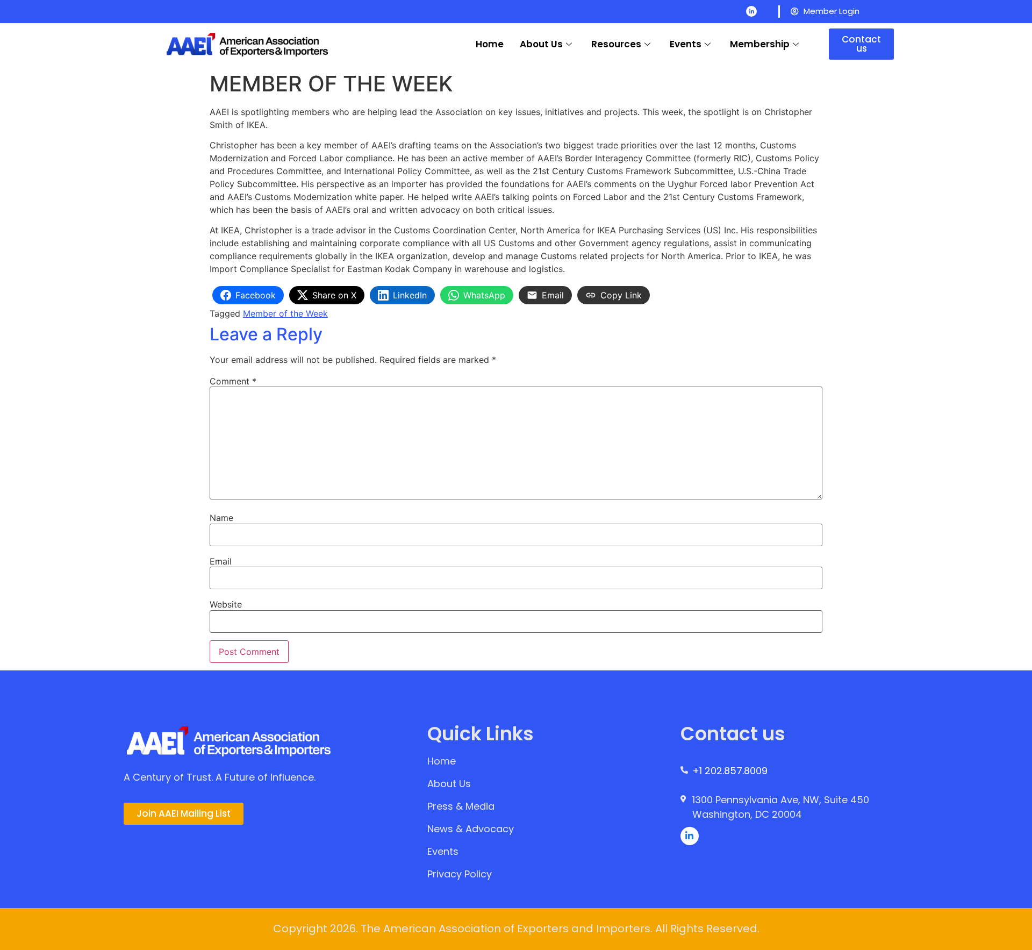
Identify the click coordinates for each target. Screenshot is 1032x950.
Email (221, 561)
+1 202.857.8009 (730, 770)
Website (226, 604)
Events (685, 44)
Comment (233, 381)
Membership (760, 44)
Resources (616, 44)
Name (221, 517)
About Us (541, 44)
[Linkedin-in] (751, 11)
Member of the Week (285, 313)
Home (490, 44)
